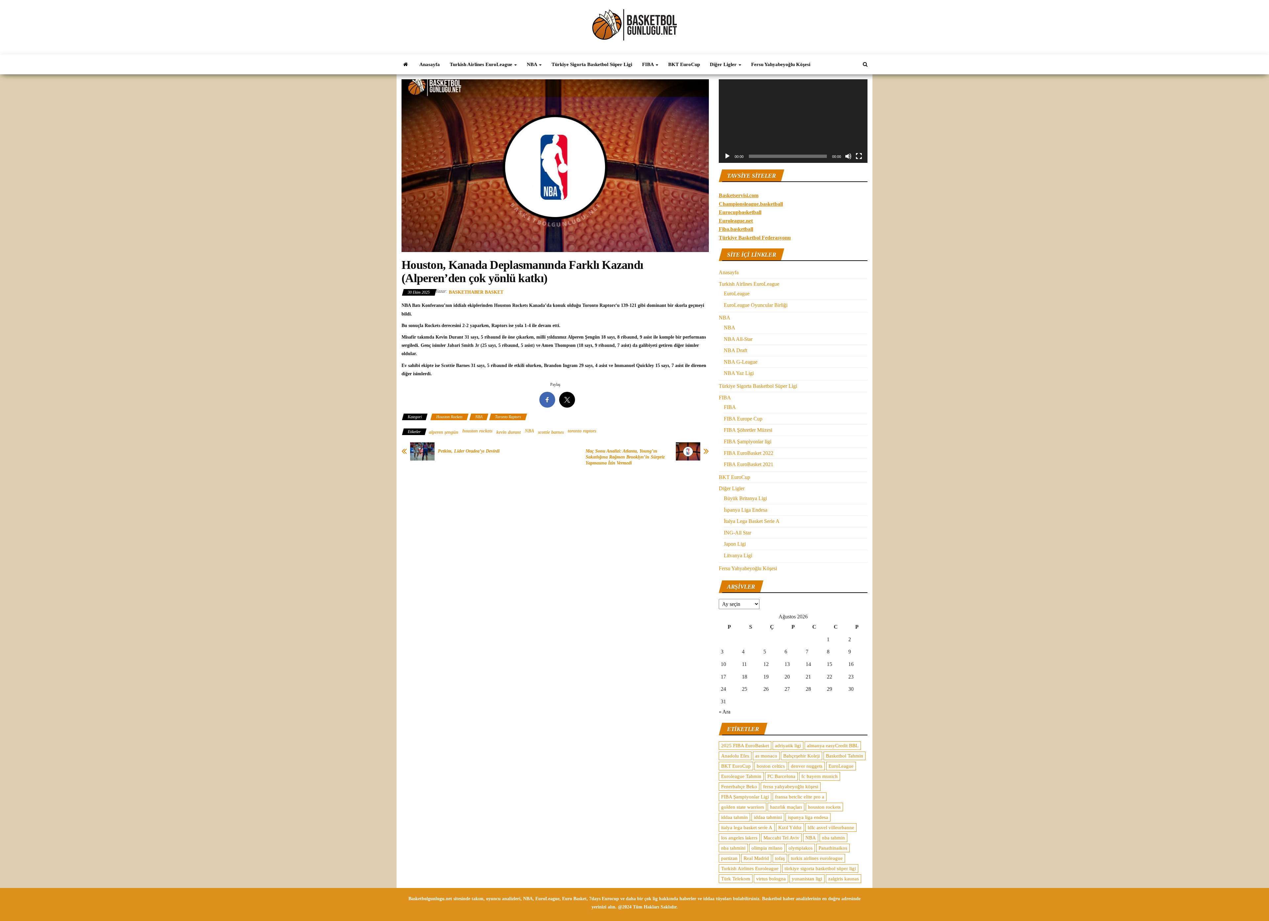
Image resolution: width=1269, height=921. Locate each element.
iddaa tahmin (734, 817)
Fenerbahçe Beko (739, 786)
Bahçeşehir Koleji (801, 755)
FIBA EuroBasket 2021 (748, 464)
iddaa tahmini (768, 817)
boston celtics (771, 766)
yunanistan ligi (807, 878)
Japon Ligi (735, 544)
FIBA (648, 64)
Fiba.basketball (736, 229)
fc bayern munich (819, 776)
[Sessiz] (848, 156)
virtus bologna (771, 878)
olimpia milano (767, 848)
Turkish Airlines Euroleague (750, 868)
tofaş (780, 858)
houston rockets (477, 430)
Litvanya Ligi (738, 555)
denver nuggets (807, 766)
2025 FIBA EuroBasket (745, 745)
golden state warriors (742, 807)
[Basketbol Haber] (405, 64)
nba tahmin (833, 837)
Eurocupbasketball (740, 212)
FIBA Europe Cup (743, 419)
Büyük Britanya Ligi (745, 498)
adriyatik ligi (788, 745)
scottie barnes (551, 432)
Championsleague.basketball (751, 204)
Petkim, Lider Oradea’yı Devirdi (469, 451)
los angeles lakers (739, 837)
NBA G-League (740, 362)
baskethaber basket (476, 292)
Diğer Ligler (724, 64)
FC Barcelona (781, 776)
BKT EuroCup (684, 64)
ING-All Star (737, 532)
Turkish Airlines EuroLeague (482, 64)
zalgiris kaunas (843, 878)
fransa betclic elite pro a (799, 796)
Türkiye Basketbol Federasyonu (755, 237)
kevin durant (508, 432)
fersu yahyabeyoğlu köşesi (790, 786)
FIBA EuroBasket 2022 (748, 453)
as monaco (766, 755)
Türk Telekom (735, 878)
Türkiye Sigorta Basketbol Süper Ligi (592, 64)
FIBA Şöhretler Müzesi (748, 430)
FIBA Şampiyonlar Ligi (745, 796)
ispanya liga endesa (808, 817)
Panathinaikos (833, 848)
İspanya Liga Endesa (745, 510)
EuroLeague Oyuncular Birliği (756, 305)
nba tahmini (733, 848)
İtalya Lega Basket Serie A (752, 521)
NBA (532, 64)
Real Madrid (756, 858)
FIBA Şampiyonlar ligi (747, 441)
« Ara (724, 712)
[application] (793, 121)
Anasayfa (429, 64)
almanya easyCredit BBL (833, 745)
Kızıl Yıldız (790, 827)
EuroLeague (737, 293)
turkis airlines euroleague (817, 858)
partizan (729, 858)
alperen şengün (443, 432)
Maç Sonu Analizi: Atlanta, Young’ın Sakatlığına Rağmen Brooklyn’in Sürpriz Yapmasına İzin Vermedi (625, 457)
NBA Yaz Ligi (739, 373)
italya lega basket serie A (746, 827)
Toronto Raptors (508, 417)
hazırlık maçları (786, 807)
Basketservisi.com (738, 195)
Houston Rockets (449, 417)
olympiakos (800, 848)
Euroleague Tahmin (741, 776)
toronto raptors (582, 430)
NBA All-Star (738, 339)
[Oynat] (727, 156)
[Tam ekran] (859, 156)
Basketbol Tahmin (844, 755)
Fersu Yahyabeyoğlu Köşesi (780, 64)
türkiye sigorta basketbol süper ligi (820, 868)
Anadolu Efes (735, 755)
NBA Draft (735, 350)
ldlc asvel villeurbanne (831, 827)
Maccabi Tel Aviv (781, 837)
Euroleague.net (736, 221)
